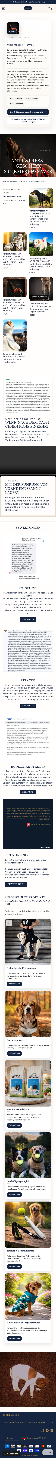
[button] (13, 28)
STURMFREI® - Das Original (11, 191)
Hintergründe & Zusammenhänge (24, 1422)
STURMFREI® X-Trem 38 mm (14, 202)
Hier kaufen (28, 619)
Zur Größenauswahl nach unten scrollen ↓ (28, 112)
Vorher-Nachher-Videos (17, 871)
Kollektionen (14, 182)
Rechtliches (11, 1415)
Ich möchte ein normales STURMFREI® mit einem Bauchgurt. (28, 120)
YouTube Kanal (12, 874)
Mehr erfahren (14, 984)
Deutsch (10, 1438)
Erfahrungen (35, 860)
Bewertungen (16, 884)
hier (23, 862)
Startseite (6, 182)
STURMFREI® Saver (12, 196)
